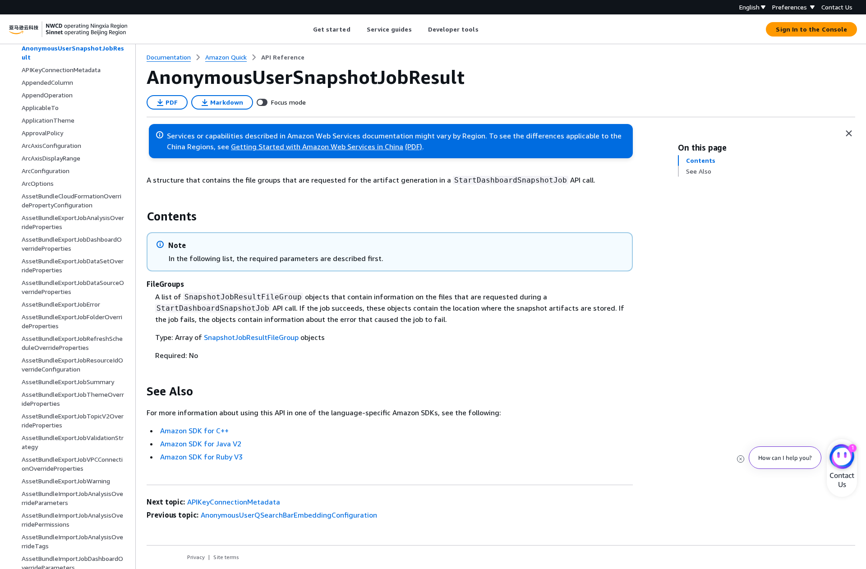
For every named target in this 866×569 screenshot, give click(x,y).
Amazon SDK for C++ (194, 430)
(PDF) (413, 146)
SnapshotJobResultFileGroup (251, 337)
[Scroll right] (485, 29)
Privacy (196, 557)
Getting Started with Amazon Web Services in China (317, 146)
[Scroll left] (306, 29)
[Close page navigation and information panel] (849, 133)
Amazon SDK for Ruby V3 (201, 456)
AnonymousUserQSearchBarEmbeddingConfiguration (289, 514)
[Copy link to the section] (139, 216)
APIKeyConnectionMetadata (233, 501)
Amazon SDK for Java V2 (200, 443)
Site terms (226, 557)
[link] (282, 57)
